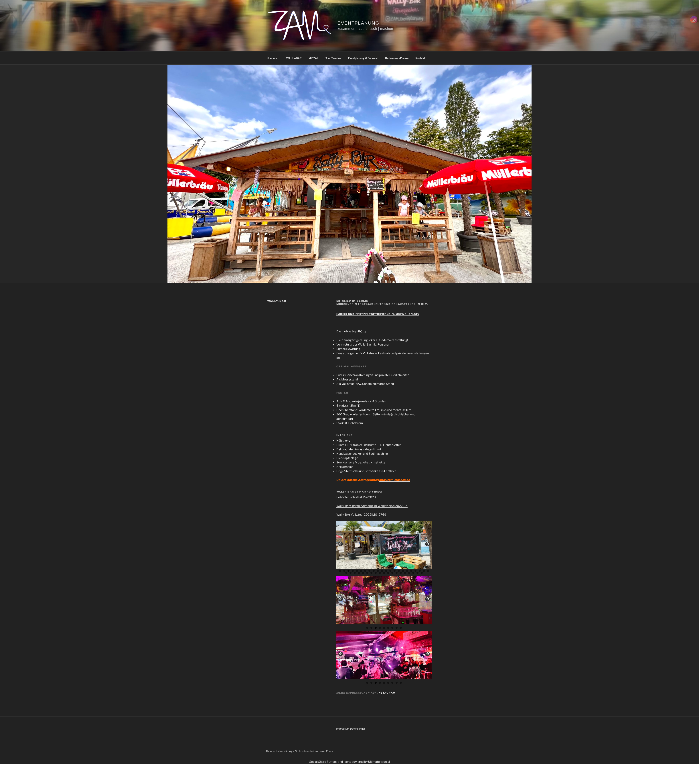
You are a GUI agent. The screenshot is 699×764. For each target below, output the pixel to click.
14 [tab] (395, 571)
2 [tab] (344, 571)
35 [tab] (397, 573)
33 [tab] (388, 573)
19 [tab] (415, 571)
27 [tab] (363, 573)
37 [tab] (405, 573)
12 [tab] (386, 571)
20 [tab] (420, 571)
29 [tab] (371, 573)
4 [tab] (353, 571)
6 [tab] (361, 571)
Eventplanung (358, 22)
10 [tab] (378, 571)
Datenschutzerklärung (279, 751)
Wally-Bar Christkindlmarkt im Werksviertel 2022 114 (372, 506)
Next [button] (427, 544)
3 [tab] (348, 571)
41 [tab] (422, 573)
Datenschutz (357, 728)
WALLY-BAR (294, 58)
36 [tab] (401, 573)
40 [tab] (417, 573)
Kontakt (420, 58)
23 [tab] (346, 573)
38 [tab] (409, 573)
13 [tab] (390, 571)
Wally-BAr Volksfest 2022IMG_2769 (361, 514)
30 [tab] (376, 573)
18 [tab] (411, 571)
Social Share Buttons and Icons (330, 761)
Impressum (343, 728)
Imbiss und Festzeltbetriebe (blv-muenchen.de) (377, 314)
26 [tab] (359, 573)
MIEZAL (314, 58)
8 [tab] (369, 571)
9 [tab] (374, 571)
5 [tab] (357, 571)
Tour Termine (333, 58)
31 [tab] (380, 573)
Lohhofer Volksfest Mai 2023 (356, 497)
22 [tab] (428, 571)
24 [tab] (351, 573)
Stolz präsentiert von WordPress (314, 751)
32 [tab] (384, 573)
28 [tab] (367, 573)
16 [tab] (403, 571)
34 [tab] (392, 573)
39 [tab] (413, 573)
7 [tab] (365, 571)
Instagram (387, 692)
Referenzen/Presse (396, 58)
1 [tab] (340, 571)
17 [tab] (407, 571)
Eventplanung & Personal (363, 58)
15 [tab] (399, 571)
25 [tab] (355, 573)
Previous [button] (341, 544)
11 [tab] (382, 571)
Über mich (273, 58)
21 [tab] (424, 571)
